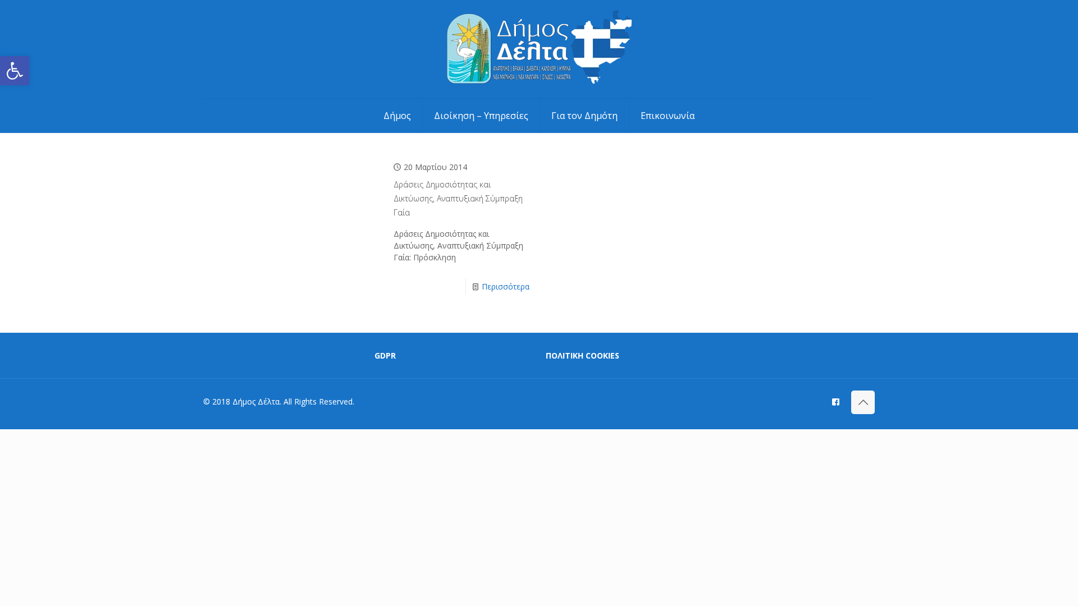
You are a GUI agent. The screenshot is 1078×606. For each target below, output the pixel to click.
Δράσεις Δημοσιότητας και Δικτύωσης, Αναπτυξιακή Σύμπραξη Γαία (458, 198)
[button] (14, 70)
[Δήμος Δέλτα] (539, 49)
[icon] (836, 401)
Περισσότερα (505, 286)
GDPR (385, 355)
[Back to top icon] (863, 402)
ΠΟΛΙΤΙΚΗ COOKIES (582, 355)
